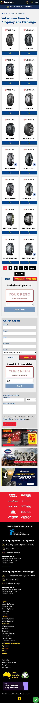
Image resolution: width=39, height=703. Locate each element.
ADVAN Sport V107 (28, 258)
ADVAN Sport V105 (10, 258)
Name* (5, 325)
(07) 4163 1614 (12, 579)
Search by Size (7, 606)
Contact (5, 648)
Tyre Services (6, 636)
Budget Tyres (6, 665)
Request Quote (9, 424)
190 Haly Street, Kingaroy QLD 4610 (20, 545)
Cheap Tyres (6, 667)
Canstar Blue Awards (9, 662)
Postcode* (6, 344)
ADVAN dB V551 (10, 168)
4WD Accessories (8, 626)
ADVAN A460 (29, 108)
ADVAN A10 (10, 108)
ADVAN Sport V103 (28, 228)
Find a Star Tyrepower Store (21, 7)
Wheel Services (7, 638)
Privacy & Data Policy (13, 694)
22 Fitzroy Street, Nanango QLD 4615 (20, 576)
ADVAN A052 (29, 78)
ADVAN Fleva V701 (29, 198)
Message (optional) (9, 403)
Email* (5, 337)
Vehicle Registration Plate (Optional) (11, 396)
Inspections (5, 631)
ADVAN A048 (10, 78)
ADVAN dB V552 (28, 168)
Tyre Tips (5, 614)
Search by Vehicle (8, 604)
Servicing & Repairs (8, 633)
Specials (5, 646)
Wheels (5, 616)
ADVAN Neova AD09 (10, 228)
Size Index (5, 660)
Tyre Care (5, 611)
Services (5, 624)
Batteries (5, 629)
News (4, 653)
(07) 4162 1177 (12, 549)
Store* (5, 350)
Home (5, 14)
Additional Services (8, 641)
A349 (10, 48)
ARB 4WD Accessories (11, 643)
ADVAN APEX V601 (29, 138)
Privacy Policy (7, 419)
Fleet (4, 651)
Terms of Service (20, 419)
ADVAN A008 (29, 48)
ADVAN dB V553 (10, 198)
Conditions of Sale (25, 694)
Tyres (4, 602)
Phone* (5, 331)
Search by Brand (7, 609)
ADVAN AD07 (10, 138)
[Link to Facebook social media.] (19, 698)
